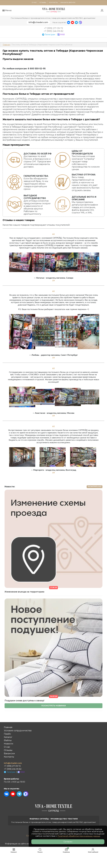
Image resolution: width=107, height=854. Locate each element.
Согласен (68, 842)
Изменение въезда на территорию (24, 592)
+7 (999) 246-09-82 (53, 31)
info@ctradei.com (38, 22)
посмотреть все (94, 486)
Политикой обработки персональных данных (79, 836)
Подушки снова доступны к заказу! (24, 700)
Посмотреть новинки (53, 705)
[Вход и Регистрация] (102, 10)
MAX (62, 34)
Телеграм (50, 34)
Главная (6, 44)
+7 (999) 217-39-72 (53, 28)
